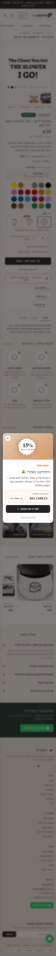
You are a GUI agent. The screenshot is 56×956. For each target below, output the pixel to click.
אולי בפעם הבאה (28, 517)
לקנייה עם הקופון (30, 509)
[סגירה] (8, 438)
